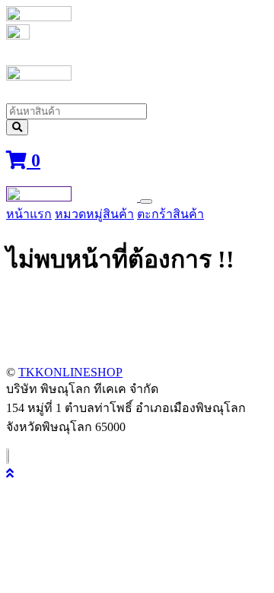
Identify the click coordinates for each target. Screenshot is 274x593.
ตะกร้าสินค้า (170, 214)
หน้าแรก (29, 214)
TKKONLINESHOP (70, 372)
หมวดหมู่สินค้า (94, 214)
